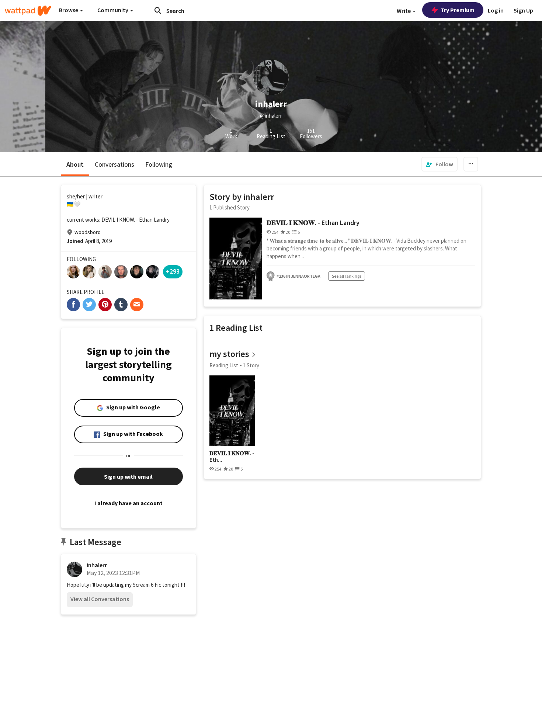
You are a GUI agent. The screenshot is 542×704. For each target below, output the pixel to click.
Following (158, 164)
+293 (173, 271)
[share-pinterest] (105, 304)
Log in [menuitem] (496, 10)
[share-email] (136, 304)
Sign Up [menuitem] (523, 10)
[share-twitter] (89, 304)
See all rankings (346, 276)
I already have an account (128, 503)
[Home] (28, 11)
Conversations (114, 164)
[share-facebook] (73, 304)
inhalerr (97, 565)
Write (404, 10)
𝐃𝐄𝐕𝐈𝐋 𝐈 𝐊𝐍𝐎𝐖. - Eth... (231, 456)
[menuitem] (439, 164)
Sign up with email (128, 476)
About (75, 164)
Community (113, 10)
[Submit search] (158, 10)
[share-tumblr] (121, 304)
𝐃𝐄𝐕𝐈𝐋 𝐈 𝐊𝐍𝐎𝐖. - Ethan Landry (313, 222)
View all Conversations (99, 599)
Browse (69, 10)
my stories (229, 354)
